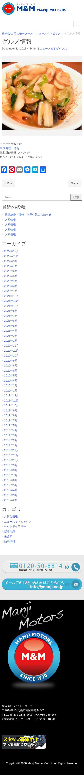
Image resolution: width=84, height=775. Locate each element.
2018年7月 (10, 475)
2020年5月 (10, 375)
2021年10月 (11, 305)
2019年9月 (10, 410)
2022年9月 (10, 261)
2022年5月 (10, 276)
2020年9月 (10, 360)
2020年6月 (10, 370)
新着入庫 (9, 531)
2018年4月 (10, 490)
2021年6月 (10, 320)
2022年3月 (10, 286)
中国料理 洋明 (9, 148)
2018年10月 (11, 460)
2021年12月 (11, 296)
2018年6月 (10, 480)
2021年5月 (10, 325)
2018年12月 (11, 450)
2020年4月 (10, 380)
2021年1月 (10, 340)
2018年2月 (10, 500)
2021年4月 (10, 330)
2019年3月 (10, 435)
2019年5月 (10, 425)
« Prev (8, 183)
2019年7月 (10, 420)
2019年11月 (11, 400)
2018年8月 (10, 470)
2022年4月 (10, 280)
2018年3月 (10, 495)
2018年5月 (10, 485)
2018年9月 (10, 465)
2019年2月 (10, 440)
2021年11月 (11, 300)
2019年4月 (10, 430)
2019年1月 (10, 445)
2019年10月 (11, 405)
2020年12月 (11, 345)
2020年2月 (10, 385)
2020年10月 (11, 355)
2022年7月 (10, 266)
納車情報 (9, 541)
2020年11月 (11, 350)
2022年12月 (11, 251)
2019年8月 (10, 415)
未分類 (8, 536)
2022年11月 (11, 256)
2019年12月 (11, 395)
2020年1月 (10, 390)
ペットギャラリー (15, 526)
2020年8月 (10, 365)
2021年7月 (10, 315)
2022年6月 (10, 270)
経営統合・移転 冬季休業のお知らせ (28, 214)
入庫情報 (10, 219)
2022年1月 (10, 290)
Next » (74, 183)
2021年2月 (10, 335)
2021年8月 (10, 310)
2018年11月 (11, 455)
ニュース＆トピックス (53, 48)
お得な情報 (11, 516)
